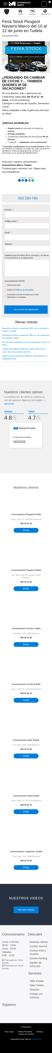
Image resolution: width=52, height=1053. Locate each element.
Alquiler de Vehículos (35, 964)
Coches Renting (38, 958)
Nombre (9, 210)
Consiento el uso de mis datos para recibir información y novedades (23, 296)
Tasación (34, 989)
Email (8, 232)
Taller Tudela (37, 985)
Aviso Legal (9, 1032)
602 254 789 (27, 198)
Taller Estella (37, 981)
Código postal (11, 221)
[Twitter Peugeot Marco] (5, 1017)
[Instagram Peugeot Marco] (5, 1013)
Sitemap (40, 1032)
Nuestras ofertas (39, 942)
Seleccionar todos (14, 285)
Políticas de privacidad (24, 290)
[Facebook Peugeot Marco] (10, 1013)
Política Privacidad (25, 1032)
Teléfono (8, 244)
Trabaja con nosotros (36, 996)
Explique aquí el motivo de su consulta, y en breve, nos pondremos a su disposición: (27, 256)
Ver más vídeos (26, 910)
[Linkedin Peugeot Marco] (16, 1013)
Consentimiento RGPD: (15, 281)
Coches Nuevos (38, 946)
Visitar (26, 530)
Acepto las (20, 290)
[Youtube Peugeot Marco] (10, 1017)
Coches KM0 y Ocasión (38, 952)
